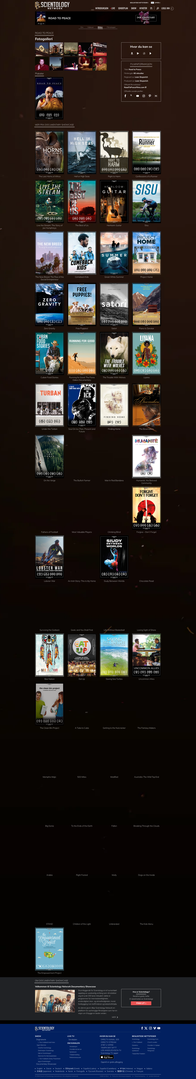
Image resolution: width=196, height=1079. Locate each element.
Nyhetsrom (73, 1052)
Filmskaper (111, 27)
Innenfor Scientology (44, 1048)
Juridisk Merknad (154, 1076)
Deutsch (58, 1068)
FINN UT (140, 1003)
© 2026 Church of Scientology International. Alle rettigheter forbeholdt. (56, 1076)
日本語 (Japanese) (44, 1071)
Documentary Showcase (46, 1064)
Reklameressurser (75, 1057)
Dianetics (135, 1045)
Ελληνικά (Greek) (72, 1068)
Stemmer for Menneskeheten (47, 1056)
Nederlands (59, 1071)
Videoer (90, 27)
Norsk (70, 1071)
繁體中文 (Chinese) (125, 1071)
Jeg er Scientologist (44, 1061)
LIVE (113, 8)
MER (114, 1017)
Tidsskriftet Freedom (138, 1054)
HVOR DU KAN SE (107, 1036)
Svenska (110, 1071)
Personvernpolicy (140, 1076)
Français (139, 1071)
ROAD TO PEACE (59, 18)
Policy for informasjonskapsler (121, 1076)
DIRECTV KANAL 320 (110, 1039)
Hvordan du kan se (75, 1049)
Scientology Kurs (152, 1039)
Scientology (136, 1039)
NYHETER (143, 8)
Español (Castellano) (108, 1068)
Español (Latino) (89, 1068)
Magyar (140, 1068)
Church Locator (152, 1042)
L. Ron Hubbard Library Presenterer (49, 1058)
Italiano (149, 1068)
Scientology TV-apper (109, 1053)
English (40, 1068)
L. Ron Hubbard (137, 1042)
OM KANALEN (73, 1043)
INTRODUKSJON (101, 8)
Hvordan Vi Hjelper (153, 1045)
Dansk (48, 1068)
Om (81, 27)
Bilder (100, 27)
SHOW (133, 8)
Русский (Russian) (95, 1071)
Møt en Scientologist (44, 1053)
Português (80, 1071)
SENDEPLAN (123, 8)
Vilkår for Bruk (104, 1076)
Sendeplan (73, 1039)
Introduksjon (73, 1046)
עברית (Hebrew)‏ (126, 1068)
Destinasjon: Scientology (46, 1050)
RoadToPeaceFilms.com (134, 87)
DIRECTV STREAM (108, 1042)
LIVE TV (70, 1036)
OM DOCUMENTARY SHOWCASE (51, 980)
